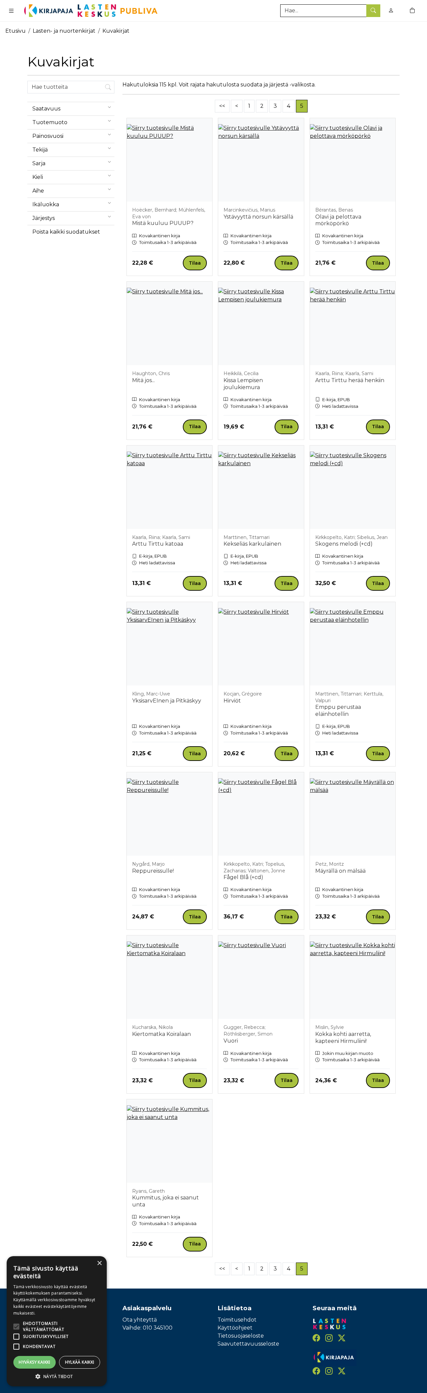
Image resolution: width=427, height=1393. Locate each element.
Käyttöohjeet (235, 1328)
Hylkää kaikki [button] (79, 1362)
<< (222, 106)
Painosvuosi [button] (47, 136)
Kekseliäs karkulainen (252, 544)
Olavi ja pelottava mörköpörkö (338, 220)
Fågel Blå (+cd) (243, 877)
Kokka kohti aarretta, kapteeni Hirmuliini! (343, 1037)
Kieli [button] (37, 177)
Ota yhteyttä (139, 1320)
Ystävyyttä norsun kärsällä (258, 217)
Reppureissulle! (153, 871)
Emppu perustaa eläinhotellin (338, 710)
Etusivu (15, 31)
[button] (56, 1376)
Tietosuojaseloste (241, 1336)
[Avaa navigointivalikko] (11, 11)
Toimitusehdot (237, 1320)
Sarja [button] (38, 163)
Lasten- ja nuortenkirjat (64, 31)
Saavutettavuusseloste (248, 1344)
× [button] (99, 1263)
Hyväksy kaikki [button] (34, 1362)
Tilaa (195, 263)
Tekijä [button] (40, 150)
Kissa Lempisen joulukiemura (243, 383)
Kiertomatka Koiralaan (161, 1034)
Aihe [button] (38, 191)
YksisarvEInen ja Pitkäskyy (166, 701)
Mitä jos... (143, 380)
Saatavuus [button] (46, 108)
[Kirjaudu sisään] (391, 10)
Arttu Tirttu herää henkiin (349, 380)
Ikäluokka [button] (45, 204)
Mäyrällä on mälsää (340, 871)
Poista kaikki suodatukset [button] (66, 232)
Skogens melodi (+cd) (344, 544)
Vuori (231, 1041)
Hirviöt (232, 701)
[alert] (57, 1321)
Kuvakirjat (115, 31)
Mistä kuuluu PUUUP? (162, 223)
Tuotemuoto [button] (49, 122)
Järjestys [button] (43, 218)
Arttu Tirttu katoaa (157, 544)
